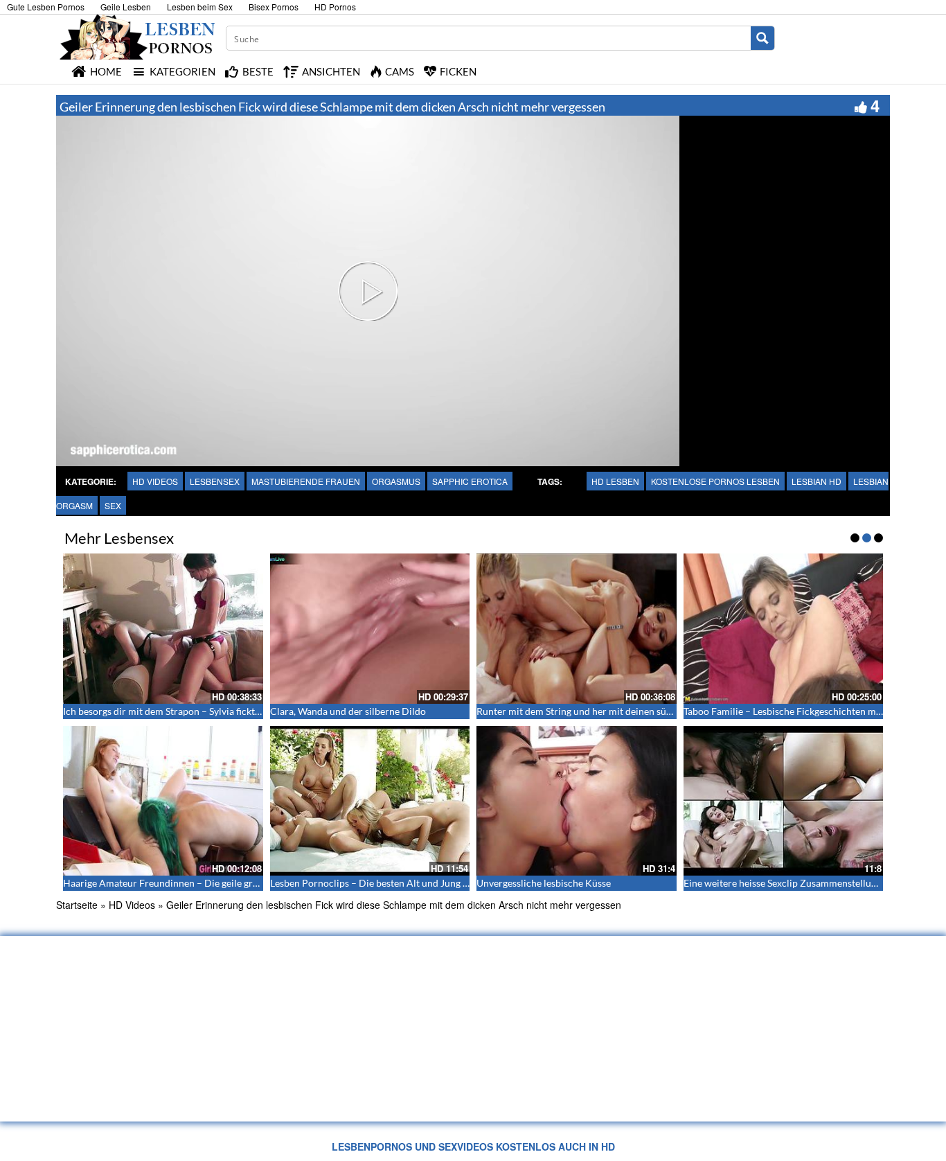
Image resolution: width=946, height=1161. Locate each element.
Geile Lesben (125, 6)
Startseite (77, 905)
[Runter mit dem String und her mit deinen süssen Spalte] (576, 628)
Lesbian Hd (816, 481)
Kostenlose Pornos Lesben (715, 481)
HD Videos (155, 481)
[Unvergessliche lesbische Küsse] (576, 801)
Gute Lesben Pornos (45, 6)
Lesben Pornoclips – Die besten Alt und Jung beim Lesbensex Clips (412, 883)
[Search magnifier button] (762, 38)
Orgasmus (396, 481)
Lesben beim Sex (200, 6)
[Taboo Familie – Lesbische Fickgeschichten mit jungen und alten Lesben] (784, 628)
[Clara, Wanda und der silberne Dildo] (370, 628)
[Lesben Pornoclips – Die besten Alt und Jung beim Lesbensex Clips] (370, 801)
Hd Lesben (615, 481)
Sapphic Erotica (470, 481)
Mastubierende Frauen (305, 481)
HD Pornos (335, 6)
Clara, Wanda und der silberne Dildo (348, 711)
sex (113, 505)
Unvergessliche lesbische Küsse (543, 883)
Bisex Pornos (273, 6)
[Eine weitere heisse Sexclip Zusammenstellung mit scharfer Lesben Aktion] (784, 801)
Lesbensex (215, 481)
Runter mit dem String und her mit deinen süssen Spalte (594, 711)
